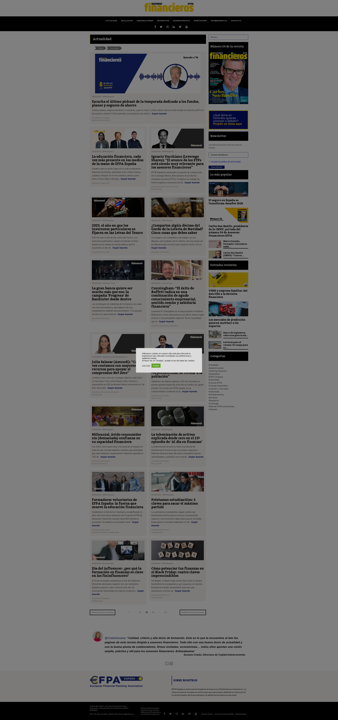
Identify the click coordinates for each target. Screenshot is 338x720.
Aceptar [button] (156, 366)
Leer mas (146, 365)
